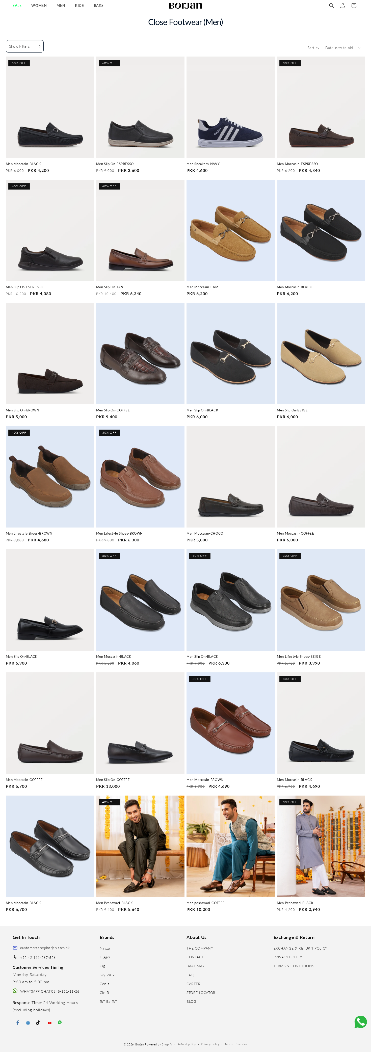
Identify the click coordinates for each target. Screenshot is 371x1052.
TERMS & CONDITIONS (294, 966)
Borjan (139, 1044)
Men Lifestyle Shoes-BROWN (29, 533)
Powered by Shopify (158, 1044)
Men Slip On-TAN (109, 287)
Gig (102, 966)
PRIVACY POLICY (288, 957)
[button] (19, 5)
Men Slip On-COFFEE (113, 410)
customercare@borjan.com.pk (45, 947)
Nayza (105, 948)
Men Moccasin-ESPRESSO (297, 164)
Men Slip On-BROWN (22, 410)
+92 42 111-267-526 (38, 957)
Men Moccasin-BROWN (205, 779)
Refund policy (186, 1044)
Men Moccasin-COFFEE (295, 533)
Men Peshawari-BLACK (114, 903)
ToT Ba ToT (108, 1001)
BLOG (191, 1001)
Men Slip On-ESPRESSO (115, 164)
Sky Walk (107, 975)
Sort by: (314, 47)
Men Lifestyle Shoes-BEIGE (299, 656)
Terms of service (236, 1044)
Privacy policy (210, 1044)
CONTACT (195, 957)
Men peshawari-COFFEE (206, 903)
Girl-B (105, 992)
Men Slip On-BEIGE (292, 410)
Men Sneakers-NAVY (203, 164)
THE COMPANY (200, 948)
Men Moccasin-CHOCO (205, 533)
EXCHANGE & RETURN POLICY (300, 948)
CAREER (194, 984)
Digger (105, 957)
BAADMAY (195, 966)
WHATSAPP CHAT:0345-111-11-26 (50, 991)
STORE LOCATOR (201, 992)
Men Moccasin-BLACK (23, 164)
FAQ (190, 975)
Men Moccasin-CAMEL (205, 287)
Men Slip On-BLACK (202, 410)
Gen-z (105, 984)
